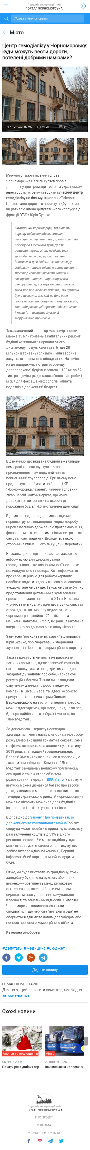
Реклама (44, 1125)
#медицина (35, 948)
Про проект (44, 1117)
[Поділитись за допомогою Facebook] (6, 957)
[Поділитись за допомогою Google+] (31, 957)
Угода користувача (44, 1133)
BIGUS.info (55, 780)
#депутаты (13, 948)
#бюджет (55, 948)
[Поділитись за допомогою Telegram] (43, 957)
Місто (17, 33)
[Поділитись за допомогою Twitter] (18, 957)
